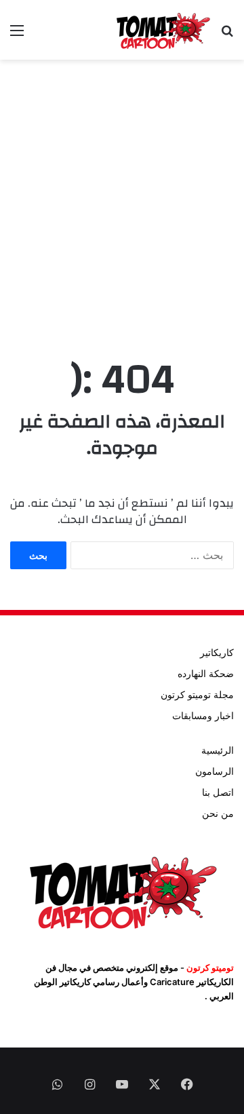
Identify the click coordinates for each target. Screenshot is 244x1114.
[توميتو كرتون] (162, 29)
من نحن (218, 813)
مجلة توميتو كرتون (197, 694)
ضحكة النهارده (206, 673)
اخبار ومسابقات (203, 715)
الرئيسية (217, 750)
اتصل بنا (218, 792)
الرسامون (214, 771)
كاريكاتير (217, 652)
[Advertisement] (122, 195)
